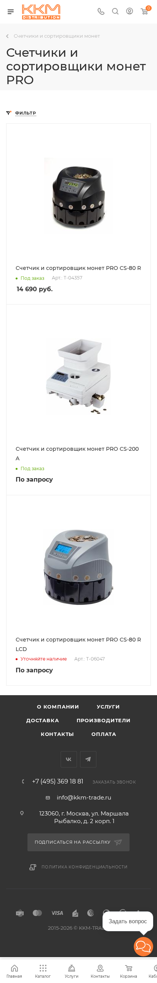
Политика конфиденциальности (85, 867)
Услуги (108, 707)
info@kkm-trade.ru (84, 797)
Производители (104, 720)
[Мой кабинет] (129, 12)
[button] (143, 946)
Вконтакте (69, 759)
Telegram (88, 759)
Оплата (103, 734)
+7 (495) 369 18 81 (57, 782)
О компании (58, 707)
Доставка (42, 720)
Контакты (57, 734)
